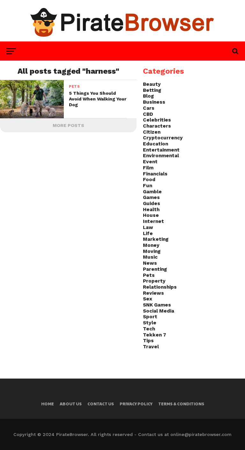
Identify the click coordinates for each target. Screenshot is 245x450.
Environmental (161, 156)
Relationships (160, 287)
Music (150, 257)
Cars (148, 108)
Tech (149, 329)
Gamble (152, 192)
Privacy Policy (136, 404)
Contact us (100, 404)
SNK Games (157, 305)
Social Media (158, 311)
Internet (153, 221)
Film (148, 168)
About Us (71, 404)
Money (151, 245)
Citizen (151, 132)
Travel (151, 347)
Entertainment (161, 150)
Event (150, 162)
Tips (148, 340)
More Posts (68, 125)
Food (149, 179)
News (150, 263)
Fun (147, 185)
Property (154, 281)
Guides (151, 203)
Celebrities (157, 120)
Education (155, 144)
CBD (148, 114)
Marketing (155, 239)
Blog (148, 96)
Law (148, 227)
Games (151, 197)
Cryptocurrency (163, 138)
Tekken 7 (154, 335)
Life (148, 233)
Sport (150, 317)
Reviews (153, 293)
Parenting (155, 269)
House (151, 215)
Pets (149, 275)
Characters (157, 126)
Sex (147, 299)
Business (154, 102)
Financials (155, 174)
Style (149, 323)
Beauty (152, 84)
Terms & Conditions (181, 404)
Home (47, 404)
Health (151, 209)
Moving (151, 251)
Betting (152, 90)
